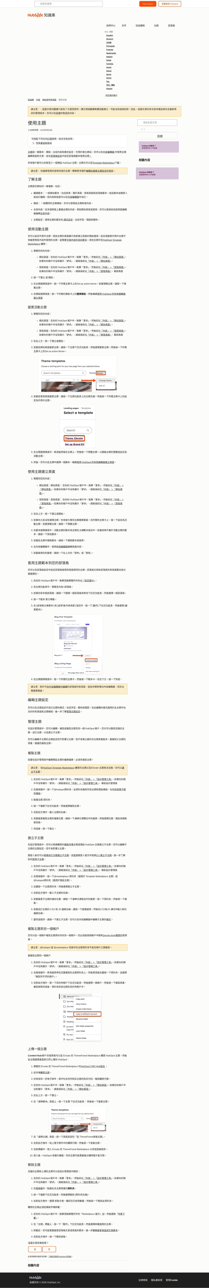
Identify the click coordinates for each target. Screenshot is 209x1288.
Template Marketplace (104, 163)
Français (109, 50)
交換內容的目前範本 (77, 240)
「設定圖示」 (88, 580)
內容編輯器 (109, 152)
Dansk (108, 71)
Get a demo (147, 4)
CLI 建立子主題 (104, 855)
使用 (75, 855)
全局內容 (44, 213)
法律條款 (143, 1280)
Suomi (108, 67)
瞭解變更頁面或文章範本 (105, 1230)
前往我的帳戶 (111, 95)
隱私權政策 (156, 1280)
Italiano (109, 57)
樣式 (108, 919)
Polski (108, 60)
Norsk (108, 74)
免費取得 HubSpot (170, 4)
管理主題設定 (73, 711)
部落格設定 (56, 156)
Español (109, 35)
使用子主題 (38, 859)
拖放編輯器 (62, 547)
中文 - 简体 (110, 85)
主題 (30, 152)
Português (110, 46)
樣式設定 (68, 220)
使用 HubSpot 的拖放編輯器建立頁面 (95, 462)
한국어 (108, 78)
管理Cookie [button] (172, 1280)
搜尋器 (39, 1188)
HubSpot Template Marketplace (59, 768)
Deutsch (109, 39)
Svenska (109, 64)
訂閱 (49, 139)
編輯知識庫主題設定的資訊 (99, 171)
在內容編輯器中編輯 (57, 687)
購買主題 (44, 1072)
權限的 (112, 935)
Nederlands (111, 53)
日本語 (108, 43)
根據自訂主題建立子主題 (56, 855)
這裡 (58, 113)
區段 (93, 1066)
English (109, 89)
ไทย (107, 82)
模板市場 (68, 844)
